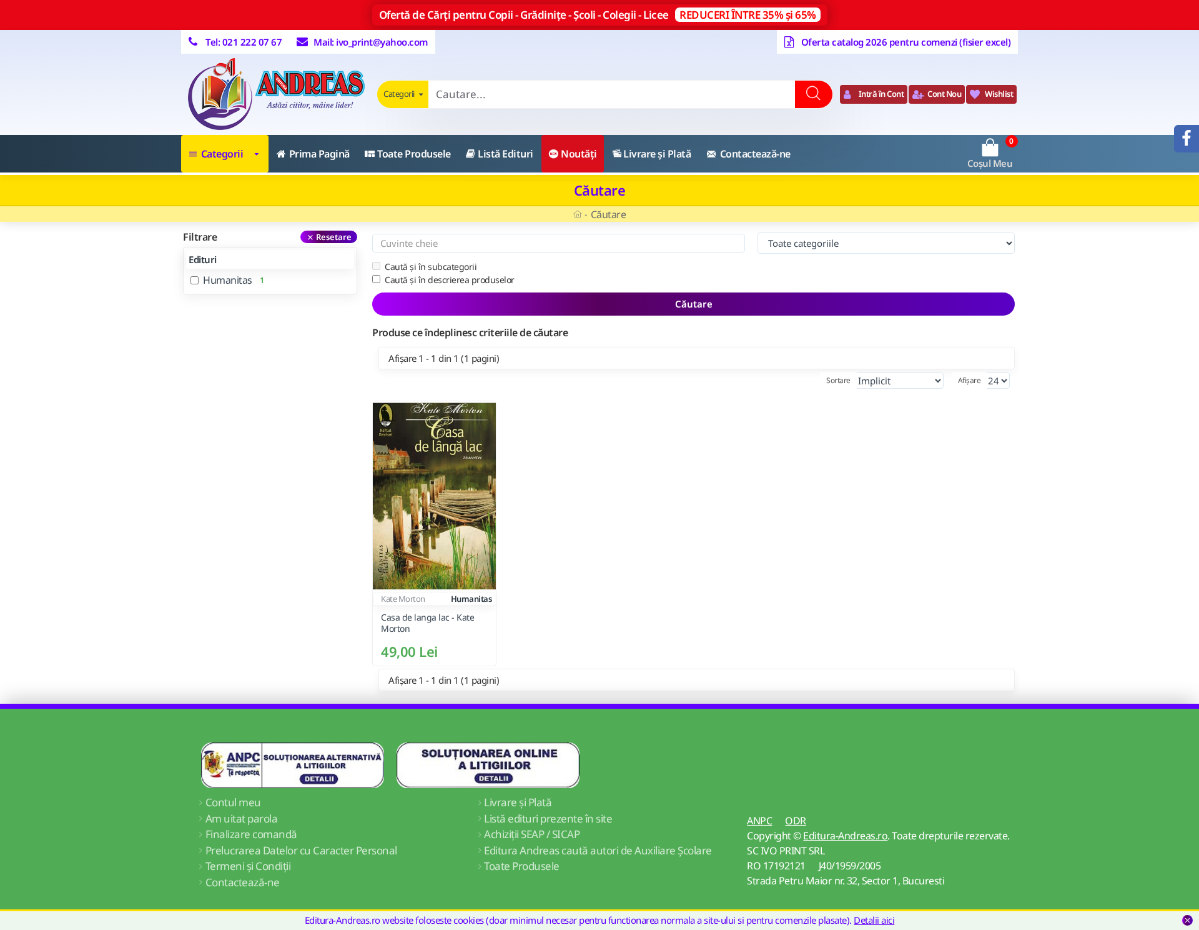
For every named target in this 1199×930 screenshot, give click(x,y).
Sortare (838, 380)
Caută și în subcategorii (430, 266)
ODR (795, 821)
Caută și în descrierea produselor (450, 280)
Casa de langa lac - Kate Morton (427, 623)
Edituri (203, 259)
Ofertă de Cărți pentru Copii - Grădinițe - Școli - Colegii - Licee (597, 15)
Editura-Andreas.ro (845, 835)
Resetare (334, 236)
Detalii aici (874, 920)
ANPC (759, 821)
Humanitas (471, 598)
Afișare (969, 380)
